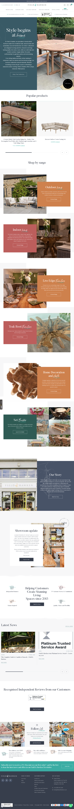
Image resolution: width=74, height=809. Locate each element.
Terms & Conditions (18, 805)
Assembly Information (39, 782)
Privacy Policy (26, 805)
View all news (69, 626)
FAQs (35, 786)
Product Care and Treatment (41, 788)
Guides (3, 654)
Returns (36, 784)
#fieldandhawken (37, 738)
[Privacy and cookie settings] (2, 806)
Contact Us (36, 778)
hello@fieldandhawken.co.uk (60, 789)
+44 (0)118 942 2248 (58, 787)
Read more (4, 662)
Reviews (23, 782)
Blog (22, 780)
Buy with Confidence (33, 14)
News (40, 651)
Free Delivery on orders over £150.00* (37, 1)
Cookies (31, 805)
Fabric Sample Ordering (39, 792)
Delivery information (39, 780)
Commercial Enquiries (39, 790)
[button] (70, 805)
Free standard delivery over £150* (16, 14)
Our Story (23, 778)
